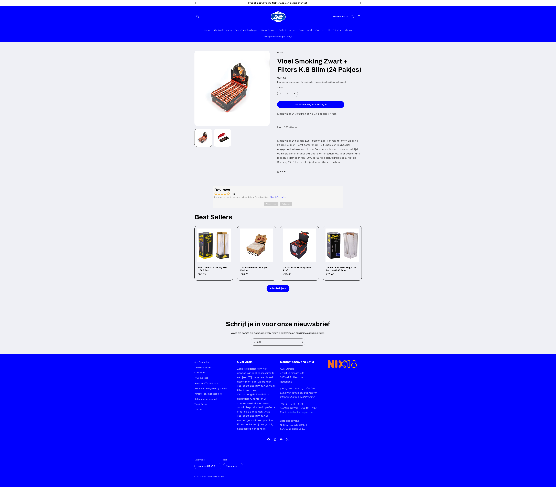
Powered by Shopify (215, 476)
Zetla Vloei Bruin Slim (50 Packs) (254, 268)
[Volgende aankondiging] (360, 3)
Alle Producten (202, 362)
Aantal (280, 88)
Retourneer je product (205, 399)
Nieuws (198, 410)
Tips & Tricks (200, 404)
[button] (197, 16)
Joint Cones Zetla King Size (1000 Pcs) (212, 268)
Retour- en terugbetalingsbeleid (210, 388)
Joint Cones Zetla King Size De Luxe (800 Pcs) (341, 268)
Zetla (204, 476)
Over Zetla (199, 373)
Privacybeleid (201, 378)
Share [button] (283, 172)
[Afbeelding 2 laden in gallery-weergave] (222, 138)
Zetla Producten (202, 367)
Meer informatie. (278, 197)
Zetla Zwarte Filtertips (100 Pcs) (297, 268)
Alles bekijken (278, 288)
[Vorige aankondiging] (195, 3)
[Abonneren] (302, 342)
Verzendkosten (307, 82)
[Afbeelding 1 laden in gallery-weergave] (203, 138)
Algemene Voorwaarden (206, 383)
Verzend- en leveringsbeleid (208, 394)
